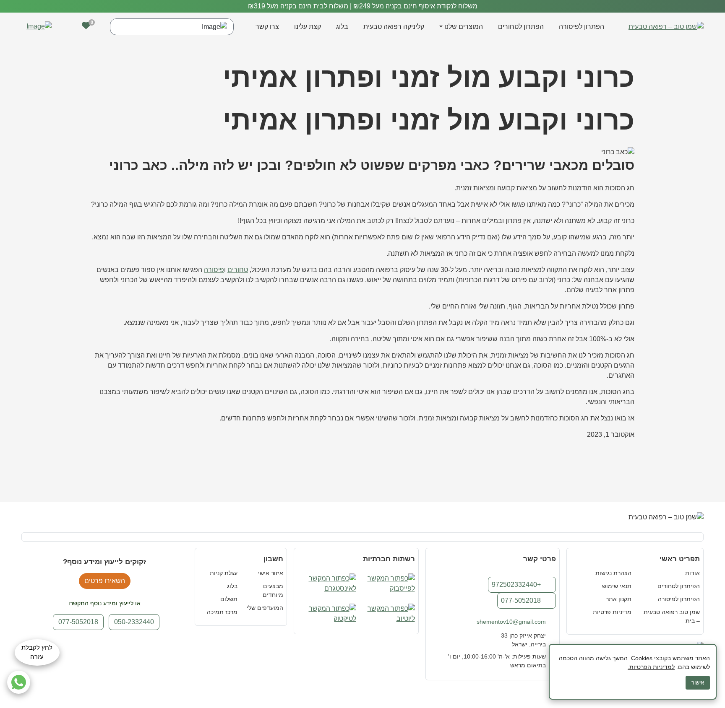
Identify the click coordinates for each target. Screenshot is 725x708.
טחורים (237, 269)
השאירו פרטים (104, 580)
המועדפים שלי (265, 607)
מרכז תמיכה (222, 612)
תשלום (228, 599)
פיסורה (214, 269)
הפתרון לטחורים (521, 26)
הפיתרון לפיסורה (679, 599)
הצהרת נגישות (613, 573)
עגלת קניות (223, 573)
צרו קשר (267, 26)
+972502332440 (516, 584)
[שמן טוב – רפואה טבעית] (666, 26)
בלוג (342, 26)
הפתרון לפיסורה (581, 26)
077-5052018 (521, 600)
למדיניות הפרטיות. (651, 667)
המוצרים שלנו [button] (463, 26)
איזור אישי (270, 573)
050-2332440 (134, 621)
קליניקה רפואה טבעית (393, 26)
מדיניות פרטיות (612, 612)
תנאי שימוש (616, 586)
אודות (692, 573)
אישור (697, 682)
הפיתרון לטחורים (678, 586)
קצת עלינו (307, 26)
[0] (86, 25)
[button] (67, 27)
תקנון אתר (618, 599)
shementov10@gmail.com (511, 621)
